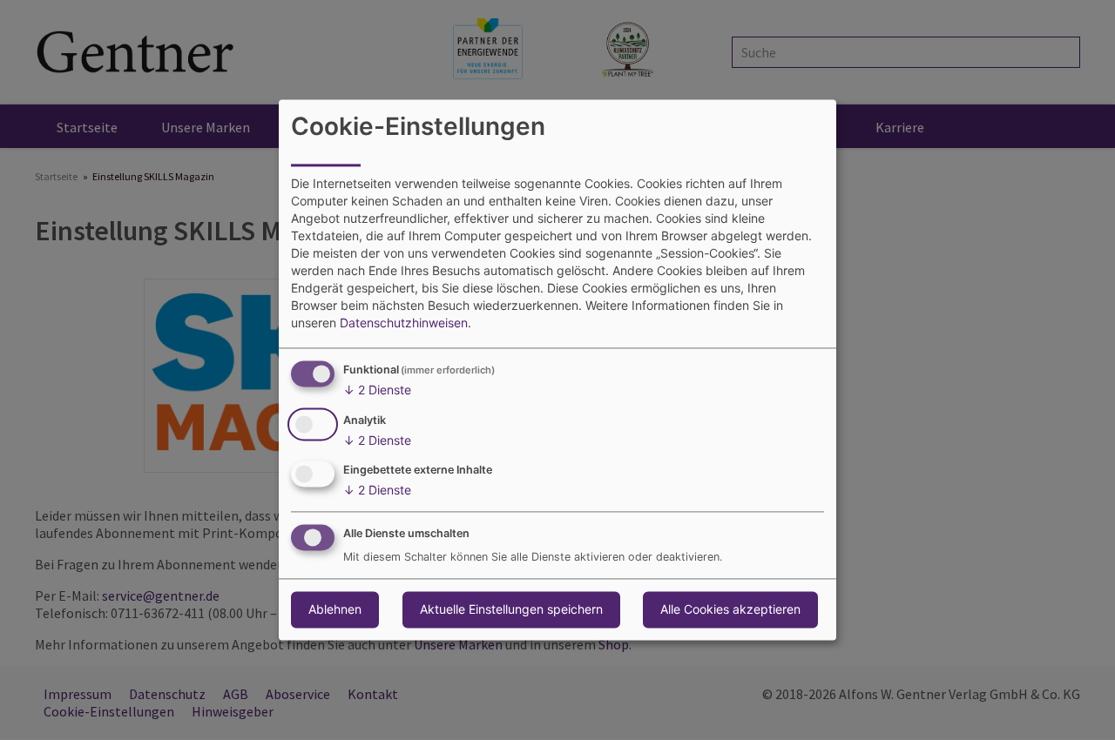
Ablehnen (335, 609)
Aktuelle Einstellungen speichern (511, 609)
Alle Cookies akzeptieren (730, 609)
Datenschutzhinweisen (404, 322)
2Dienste (377, 389)
